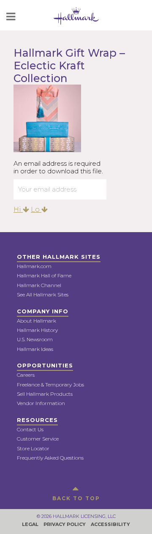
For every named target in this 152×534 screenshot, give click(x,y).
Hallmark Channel (39, 285)
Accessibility (110, 524)
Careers (26, 375)
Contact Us (30, 429)
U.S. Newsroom (35, 339)
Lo (36, 209)
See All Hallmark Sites (42, 294)
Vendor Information (41, 403)
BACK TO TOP (76, 498)
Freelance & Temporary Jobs (50, 384)
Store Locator (33, 448)
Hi (18, 209)
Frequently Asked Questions (50, 458)
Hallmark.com (34, 266)
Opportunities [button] (45, 365)
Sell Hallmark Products (45, 394)
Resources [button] (37, 419)
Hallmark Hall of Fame (44, 275)
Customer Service (38, 438)
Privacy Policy (64, 524)
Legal (30, 524)
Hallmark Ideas (35, 349)
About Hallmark (36, 321)
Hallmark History (37, 330)
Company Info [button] (42, 311)
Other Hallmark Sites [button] (58, 256)
